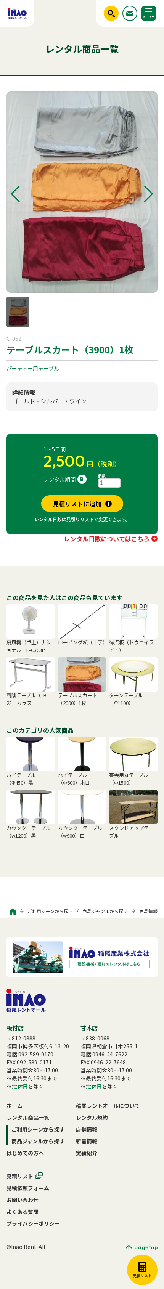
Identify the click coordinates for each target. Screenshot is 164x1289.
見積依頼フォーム (27, 1188)
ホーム (14, 1105)
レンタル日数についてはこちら (107, 538)
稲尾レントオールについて (108, 1105)
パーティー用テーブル (32, 368)
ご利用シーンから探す (50, 911)
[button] (15, 194)
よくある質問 (22, 1211)
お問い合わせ (22, 1200)
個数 (102, 475)
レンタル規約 (92, 1117)
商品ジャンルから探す (105, 911)
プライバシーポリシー (33, 1223)
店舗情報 (86, 1129)
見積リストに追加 (77, 503)
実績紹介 (86, 1153)
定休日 (20, 1086)
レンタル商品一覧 (27, 1117)
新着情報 (86, 1141)
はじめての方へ (25, 1153)
